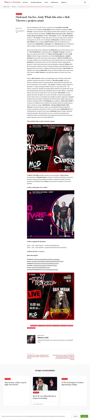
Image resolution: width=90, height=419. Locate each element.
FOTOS (46, 2)
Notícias (19, 13)
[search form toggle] (85, 2)
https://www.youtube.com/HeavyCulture (45, 265)
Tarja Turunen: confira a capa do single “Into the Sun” (15, 383)
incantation (64, 325)
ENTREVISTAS (54, 2)
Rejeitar (76, 416)
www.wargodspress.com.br (50, 269)
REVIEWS (63, 2)
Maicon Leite (19, 28)
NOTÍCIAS (25, 2)
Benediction (34, 325)
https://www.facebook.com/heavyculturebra (46, 259)
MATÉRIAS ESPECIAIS (36, 2)
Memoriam (70, 325)
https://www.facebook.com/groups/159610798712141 (47, 261)
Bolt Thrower (41, 325)
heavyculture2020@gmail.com (40, 267)
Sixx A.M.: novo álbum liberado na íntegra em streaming (44, 397)
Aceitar (84, 416)
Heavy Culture (55, 325)
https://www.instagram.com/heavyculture (46, 263)
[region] (45, 416)
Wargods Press (31, 327)
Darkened (48, 325)
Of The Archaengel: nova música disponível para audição (72, 383)
